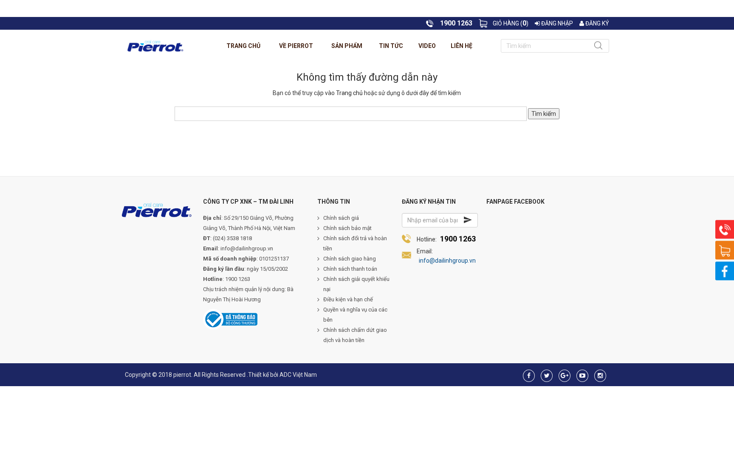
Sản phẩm (346, 45)
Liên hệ (461, 45)
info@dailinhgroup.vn (447, 260)
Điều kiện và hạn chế (348, 299)
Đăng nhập (556, 23)
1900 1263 (458, 238)
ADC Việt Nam (298, 374)
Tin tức (391, 45)
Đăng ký (596, 23)
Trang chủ (243, 45)
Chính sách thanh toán (350, 269)
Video (427, 45)
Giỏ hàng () (510, 23)
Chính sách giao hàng (349, 258)
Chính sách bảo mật (347, 228)
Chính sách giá (341, 218)
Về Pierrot (296, 45)
